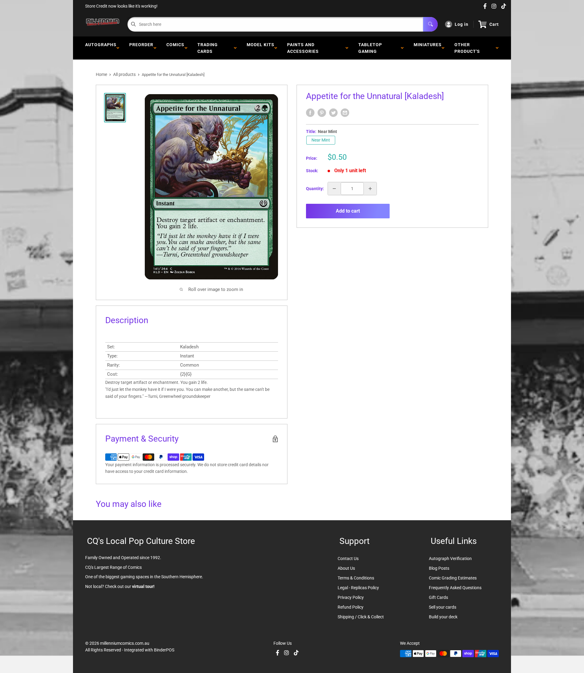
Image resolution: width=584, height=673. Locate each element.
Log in (461, 24)
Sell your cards (442, 607)
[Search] (430, 24)
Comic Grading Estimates (453, 578)
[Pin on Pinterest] (322, 112)
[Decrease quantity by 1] (334, 188)
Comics (175, 48)
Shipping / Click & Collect (361, 616)
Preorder (141, 48)
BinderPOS (164, 649)
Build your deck (443, 616)
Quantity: (315, 188)
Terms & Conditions (356, 578)
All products (124, 74)
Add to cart (348, 211)
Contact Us (348, 558)
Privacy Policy (351, 597)
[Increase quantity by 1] (370, 188)
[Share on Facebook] (310, 112)
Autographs (100, 48)
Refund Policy (350, 607)
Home (101, 74)
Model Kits (260, 48)
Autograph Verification (450, 558)
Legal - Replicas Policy (358, 587)
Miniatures (428, 48)
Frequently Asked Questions (455, 587)
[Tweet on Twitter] (333, 112)
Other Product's (468, 48)
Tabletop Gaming (370, 48)
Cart (494, 24)
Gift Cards (438, 597)
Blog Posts (439, 568)
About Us (346, 568)
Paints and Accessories (304, 48)
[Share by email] (345, 112)
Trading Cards (207, 48)
